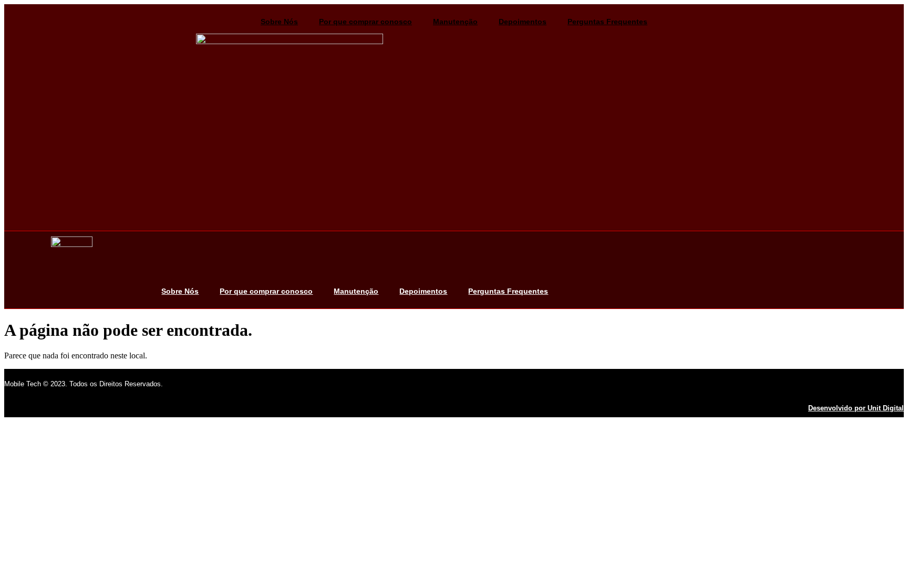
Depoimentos (522, 21)
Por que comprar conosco (365, 21)
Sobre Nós (279, 21)
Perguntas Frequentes (607, 21)
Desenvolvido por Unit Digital (856, 408)
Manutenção (455, 21)
